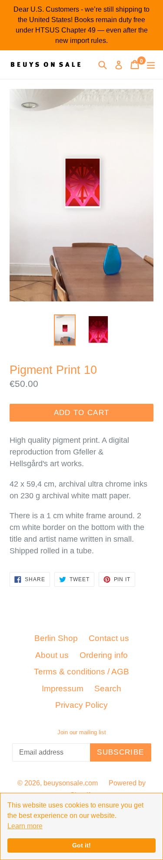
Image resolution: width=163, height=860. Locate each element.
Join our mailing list (81, 732)
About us (52, 655)
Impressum (62, 688)
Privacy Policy (81, 705)
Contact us (109, 638)
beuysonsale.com (70, 783)
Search (107, 688)
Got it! (81, 845)
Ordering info (104, 655)
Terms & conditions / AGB (81, 671)
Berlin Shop (56, 638)
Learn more (25, 826)
